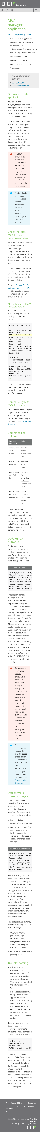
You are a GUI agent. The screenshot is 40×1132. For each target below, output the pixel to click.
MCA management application (20, 34)
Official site (21, 1103)
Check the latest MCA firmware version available (21, 44)
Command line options (18, 56)
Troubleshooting (16, 68)
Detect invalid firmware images (21, 64)
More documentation (11, 1108)
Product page (11, 1103)
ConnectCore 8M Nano (20, 85)
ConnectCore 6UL (18, 83)
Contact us (32, 1103)
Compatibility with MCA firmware (22, 53)
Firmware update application (21, 39)
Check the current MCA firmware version (24, 49)
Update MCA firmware (18, 60)
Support (31, 1106)
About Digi (21, 1106)
